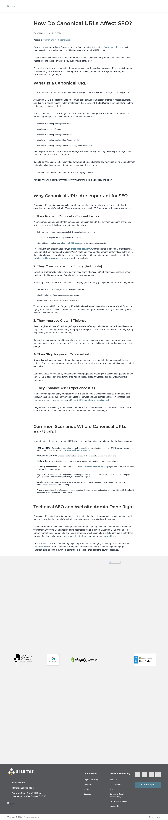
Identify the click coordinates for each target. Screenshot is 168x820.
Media (86, 789)
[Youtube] (158, 774)
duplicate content (80, 249)
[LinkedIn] (151, 774)
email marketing (95, 467)
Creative (87, 794)
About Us (113, 780)
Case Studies (115, 784)
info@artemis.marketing (23, 788)
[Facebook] (137, 774)
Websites (88, 784)
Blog (111, 789)
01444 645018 (18, 783)
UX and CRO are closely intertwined (89, 400)
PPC (82, 467)
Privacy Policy (155, 817)
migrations (110, 536)
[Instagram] (144, 774)
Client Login (147, 784)
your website (112, 47)
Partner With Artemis (118, 801)
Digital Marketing (91, 780)
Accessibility (115, 806)
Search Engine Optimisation (57, 40)
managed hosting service (77, 450)
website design (77, 536)
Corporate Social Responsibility (117, 795)
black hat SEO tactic (70, 243)
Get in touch (40, 546)
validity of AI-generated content (50, 258)
